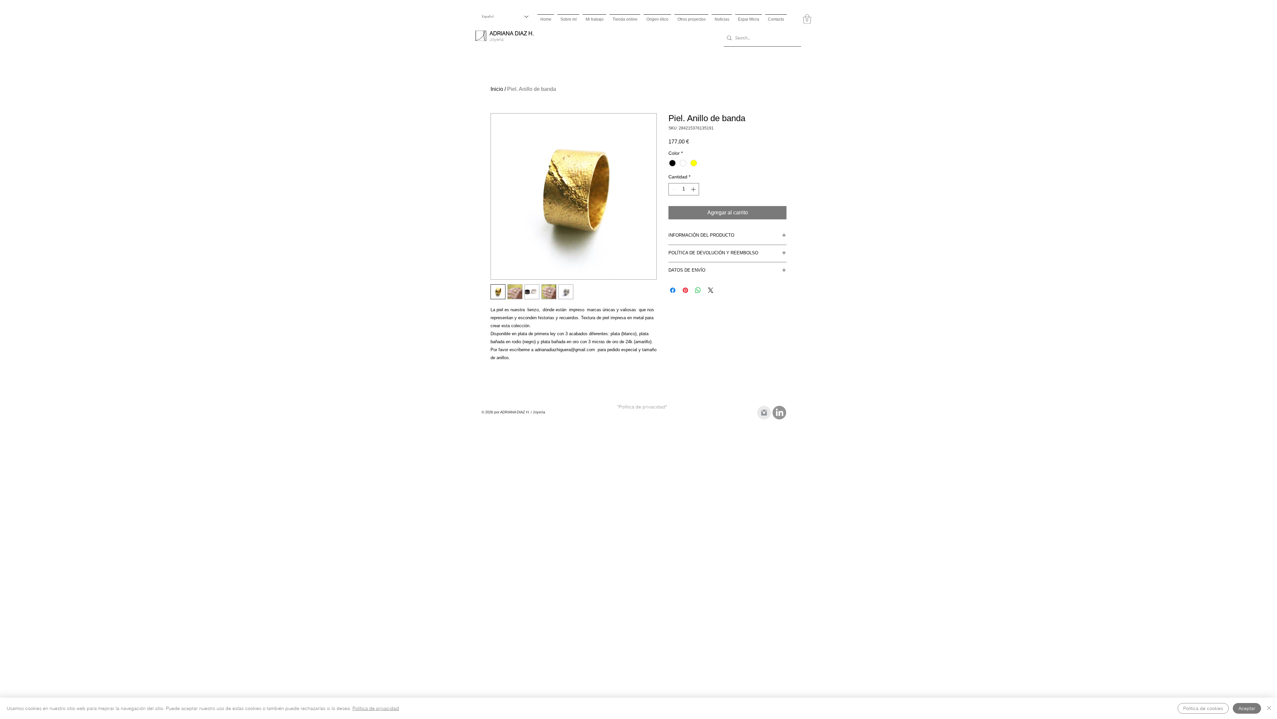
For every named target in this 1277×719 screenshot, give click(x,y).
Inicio (497, 89)
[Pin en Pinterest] (685, 290)
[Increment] (694, 189)
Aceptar (1246, 708)
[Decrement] (673, 189)
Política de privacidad (376, 708)
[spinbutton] (684, 189)
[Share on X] (711, 290)
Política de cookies (1203, 708)
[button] (807, 19)
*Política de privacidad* (642, 407)
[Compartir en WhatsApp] (698, 290)
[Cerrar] (1269, 708)
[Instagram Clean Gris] (764, 412)
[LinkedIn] (779, 412)
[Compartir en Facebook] (673, 290)
